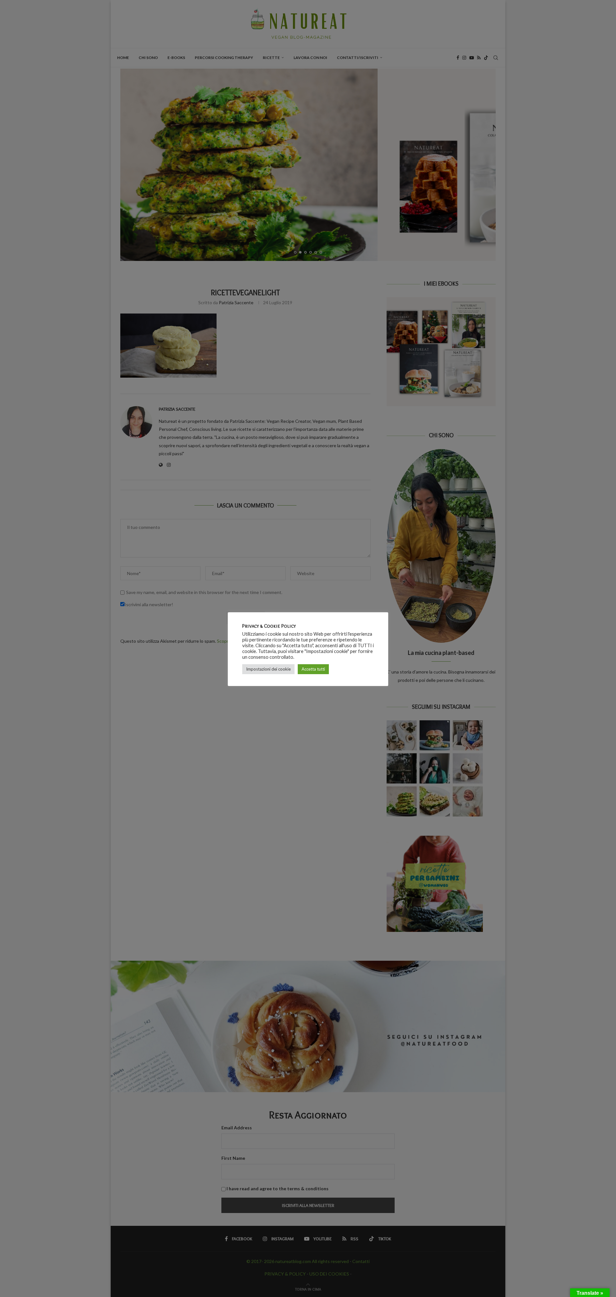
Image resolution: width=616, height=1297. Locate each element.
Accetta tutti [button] (313, 669)
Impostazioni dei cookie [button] (268, 669)
